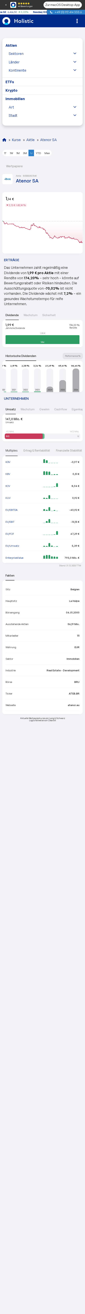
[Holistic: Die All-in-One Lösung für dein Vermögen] (4, 140)
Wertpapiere (14, 166)
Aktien (11, 45)
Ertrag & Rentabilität (37, 450)
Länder (14, 62)
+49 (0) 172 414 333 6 (68, 12)
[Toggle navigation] (77, 21)
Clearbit (52, 720)
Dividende (12, 315)
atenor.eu (73, 705)
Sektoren (16, 53)
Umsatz (11, 409)
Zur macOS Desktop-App (62, 5)
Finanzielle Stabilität (69, 450)
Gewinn (44, 409)
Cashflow (60, 409)
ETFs (10, 82)
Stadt (13, 115)
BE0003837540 (30, 176)
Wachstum (31, 315)
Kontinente (17, 70)
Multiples (12, 450)
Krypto (11, 90)
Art (11, 107)
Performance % (72, 356)
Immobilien (15, 99)
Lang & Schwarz (57, 718)
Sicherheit (49, 315)
